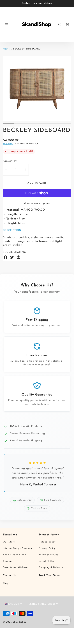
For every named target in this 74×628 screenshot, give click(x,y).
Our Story (9, 542)
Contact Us (10, 575)
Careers (7, 561)
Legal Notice (47, 561)
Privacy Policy (47, 548)
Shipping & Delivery (51, 567)
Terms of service (48, 555)
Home (6, 49)
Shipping (8, 144)
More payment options (37, 203)
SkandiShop (10, 535)
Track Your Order (49, 575)
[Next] (69, 91)
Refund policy (47, 542)
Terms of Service (49, 535)
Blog (5, 583)
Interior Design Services (17, 548)
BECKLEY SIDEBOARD (27, 49)
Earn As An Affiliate (15, 567)
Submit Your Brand (14, 555)
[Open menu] (6, 24)
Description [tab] (12, 230)
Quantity (10, 161)
